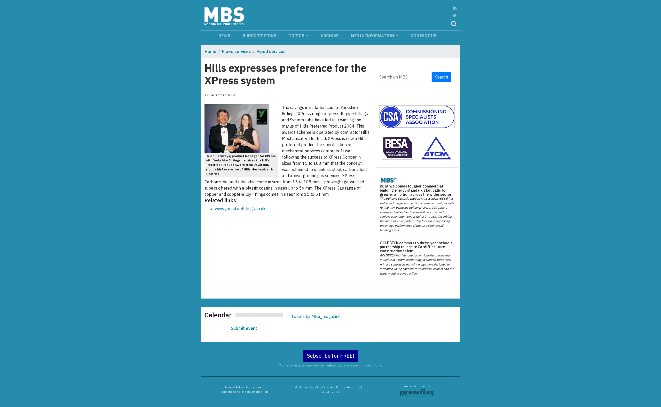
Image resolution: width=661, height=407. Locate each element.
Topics (297, 35)
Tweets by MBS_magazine (316, 316)
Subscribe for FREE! (330, 355)
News (224, 35)
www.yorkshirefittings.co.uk (240, 208)
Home (210, 51)
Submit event (244, 328)
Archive (330, 35)
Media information (373, 35)
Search (441, 77)
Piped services (236, 51)
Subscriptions (259, 35)
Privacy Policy (234, 387)
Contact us (423, 35)
